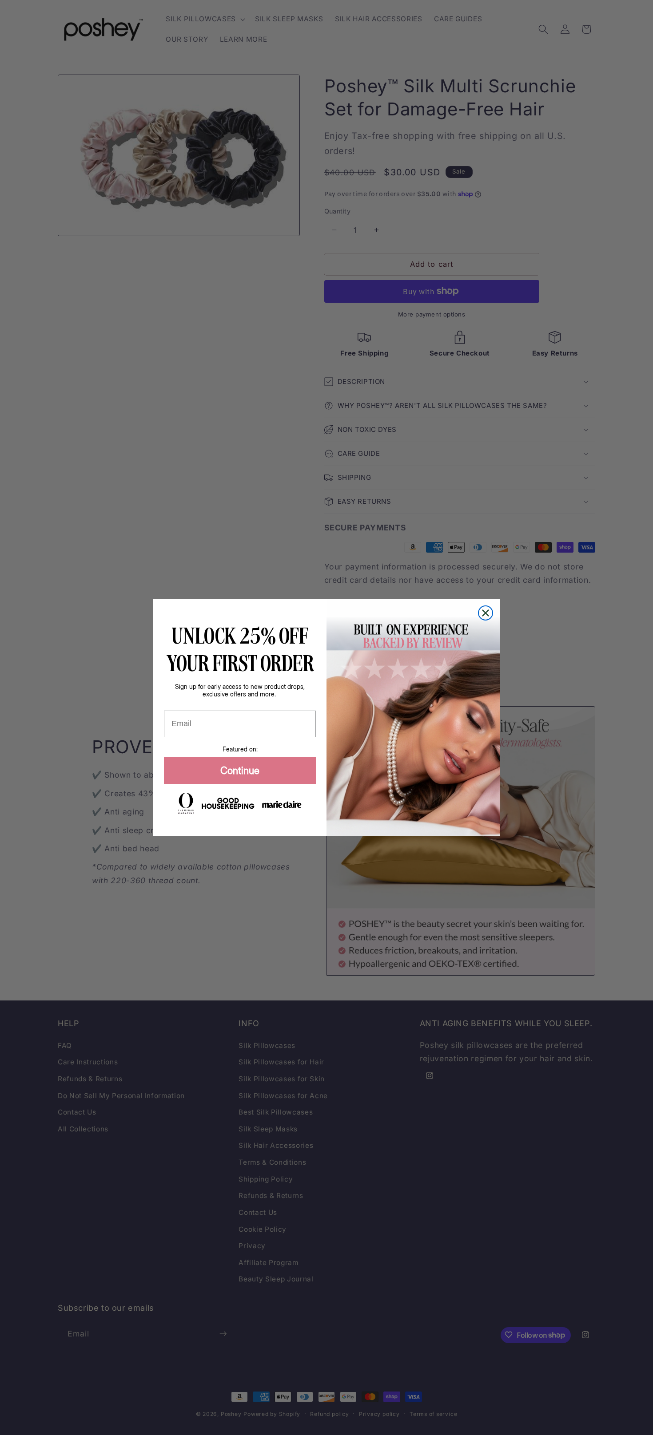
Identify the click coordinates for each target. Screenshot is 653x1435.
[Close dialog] (485, 613)
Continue (239, 770)
